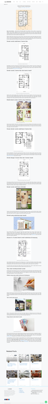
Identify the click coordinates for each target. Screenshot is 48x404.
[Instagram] (6, 399)
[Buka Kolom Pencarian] (43, 2)
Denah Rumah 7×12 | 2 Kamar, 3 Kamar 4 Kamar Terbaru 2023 (11, 364)
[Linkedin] (9, 399)
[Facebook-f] (5, 399)
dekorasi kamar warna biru (10, 155)
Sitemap (40, 1)
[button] (46, 402)
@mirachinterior (26, 341)
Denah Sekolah (22, 379)
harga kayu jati (34, 234)
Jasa (20, 1)
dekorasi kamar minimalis (16, 68)
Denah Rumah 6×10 (35, 379)
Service (17, 1)
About (37, 1)
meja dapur (22, 340)
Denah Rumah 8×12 (35, 363)
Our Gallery (24, 1)
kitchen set (25, 340)
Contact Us (33, 1)
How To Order (29, 1)
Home (14, 1)
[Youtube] (7, 399)
